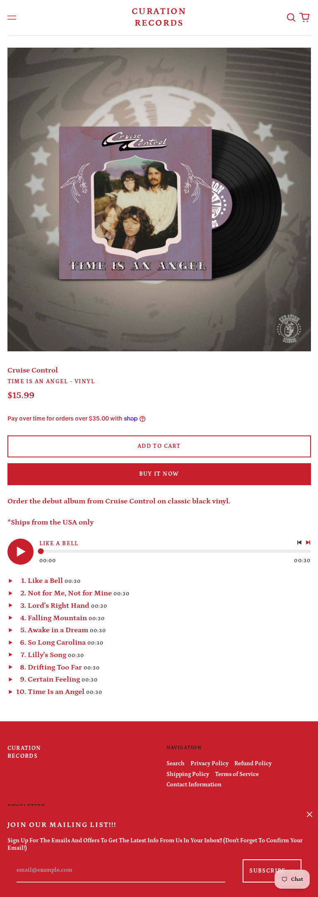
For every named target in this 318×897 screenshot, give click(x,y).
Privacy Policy (209, 763)
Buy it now (159, 474)
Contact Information (194, 784)
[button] (291, 17)
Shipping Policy (187, 774)
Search (175, 763)
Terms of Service (237, 774)
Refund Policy (253, 763)
